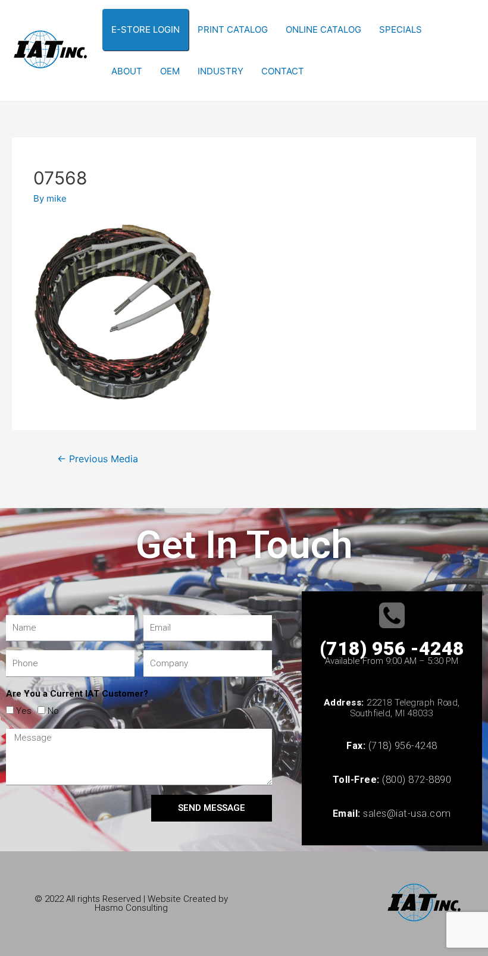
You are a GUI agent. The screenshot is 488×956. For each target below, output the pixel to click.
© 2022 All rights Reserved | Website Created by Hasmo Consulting (131, 903)
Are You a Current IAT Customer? (77, 693)
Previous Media (97, 459)
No (53, 711)
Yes (24, 711)
